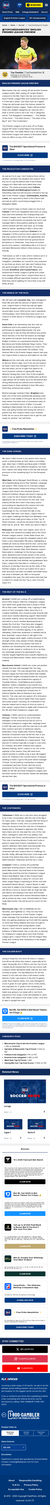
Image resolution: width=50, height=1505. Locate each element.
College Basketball (30, 12)
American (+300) (10, 1433)
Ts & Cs (16, 1485)
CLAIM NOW (25, 1182)
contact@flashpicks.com (19, 1462)
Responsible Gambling (30, 1480)
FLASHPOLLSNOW (27, 1359)
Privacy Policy (31, 1485)
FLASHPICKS (27, 1368)
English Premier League (14, 18)
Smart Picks (7, 12)
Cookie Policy (35, 1489)
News (13, 25)
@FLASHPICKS (27, 1349)
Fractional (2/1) (41, 1433)
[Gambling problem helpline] (23, 1415)
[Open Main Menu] (46, 5)
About (11, 1480)
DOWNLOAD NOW (25, 1300)
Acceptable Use (16, 1489)
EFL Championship (37, 18)
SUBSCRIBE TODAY (25, 1327)
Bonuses (25, 1149)
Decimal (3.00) (26, 1433)
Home (4, 25)
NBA (17, 12)
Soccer (44, 12)
